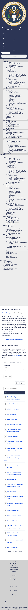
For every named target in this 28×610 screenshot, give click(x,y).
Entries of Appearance (15, 96)
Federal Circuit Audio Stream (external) (14, 339)
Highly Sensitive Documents (16, 98)
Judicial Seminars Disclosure (16, 84)
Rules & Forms (6, 129)
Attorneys (8, 140)
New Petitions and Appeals (16, 101)
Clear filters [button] (8, 376)
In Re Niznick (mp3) (11, 414)
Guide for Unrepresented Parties (17, 150)
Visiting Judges (13, 79)
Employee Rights (14, 567)
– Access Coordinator (8, 263)
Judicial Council (13, 83)
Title (6, 392)
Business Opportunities (15, 63)
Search (3, 55)
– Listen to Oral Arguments (10, 268)
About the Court (10, 62)
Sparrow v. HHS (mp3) (12, 520)
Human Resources (11, 71)
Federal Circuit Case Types (16, 66)
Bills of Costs (12, 91)
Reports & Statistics (11, 87)
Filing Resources (10, 116)
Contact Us (14, 562)
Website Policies (14, 569)
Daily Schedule (10, 125)
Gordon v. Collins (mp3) (12, 404)
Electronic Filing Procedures (16, 109)
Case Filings (9, 90)
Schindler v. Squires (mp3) (13, 409)
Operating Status (14, 564)
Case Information (7, 88)
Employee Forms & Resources (17, 74)
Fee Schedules (10, 115)
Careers (11, 73)
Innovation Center (7, 153)
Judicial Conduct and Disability (17, 82)
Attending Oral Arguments (12, 123)
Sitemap (14, 571)
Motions (11, 100)
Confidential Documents (15, 95)
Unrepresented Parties (12, 145)
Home (4, 60)
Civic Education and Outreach (13, 141)
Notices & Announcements (13, 86)
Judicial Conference (11, 142)
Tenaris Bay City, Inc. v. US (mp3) (14, 515)
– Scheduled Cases (9, 259)
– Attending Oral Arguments (10, 264)
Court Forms (9, 131)
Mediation (8, 117)
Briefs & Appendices (14, 92)
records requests (16, 355)
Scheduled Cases (10, 128)
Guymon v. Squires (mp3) (13, 436)
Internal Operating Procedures (14, 134)
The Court (5, 61)
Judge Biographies (14, 81)
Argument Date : (7, 365)
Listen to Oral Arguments (12, 126)
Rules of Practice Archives (13, 137)
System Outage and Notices (16, 113)
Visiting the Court (10, 152)
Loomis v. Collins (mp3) (12, 547)
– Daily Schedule (7, 266)
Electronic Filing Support (15, 112)
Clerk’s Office (9, 70)
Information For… (7, 138)
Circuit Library (12, 65)
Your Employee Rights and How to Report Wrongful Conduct (17, 76)
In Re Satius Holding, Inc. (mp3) (14, 424)
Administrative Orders (12, 67)
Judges (8, 78)
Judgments (12, 99)
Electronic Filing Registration (16, 111)
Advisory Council (10, 69)
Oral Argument (6, 120)
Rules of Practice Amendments (14, 136)
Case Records (9, 105)
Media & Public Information (13, 144)
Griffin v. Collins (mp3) (12, 479)
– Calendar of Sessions (9, 265)
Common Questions (11, 107)
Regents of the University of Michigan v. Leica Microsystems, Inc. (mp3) (13, 458)
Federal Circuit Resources (16, 149)
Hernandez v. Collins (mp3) (13, 510)
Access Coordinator (11, 121)
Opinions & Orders (11, 119)
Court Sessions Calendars (13, 124)
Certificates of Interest (15, 94)
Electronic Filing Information (13, 108)
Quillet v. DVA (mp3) (12, 419)
